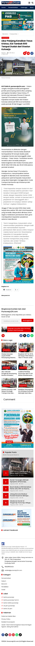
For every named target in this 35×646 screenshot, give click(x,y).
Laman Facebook (10, 530)
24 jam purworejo (9, 606)
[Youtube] (13, 634)
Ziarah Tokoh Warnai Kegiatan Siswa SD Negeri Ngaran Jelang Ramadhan (16, 626)
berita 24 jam (7, 609)
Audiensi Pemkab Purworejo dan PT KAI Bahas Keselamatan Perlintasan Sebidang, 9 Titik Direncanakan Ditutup (25, 373)
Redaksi (3, 52)
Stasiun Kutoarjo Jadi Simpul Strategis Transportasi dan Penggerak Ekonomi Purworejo (8, 391)
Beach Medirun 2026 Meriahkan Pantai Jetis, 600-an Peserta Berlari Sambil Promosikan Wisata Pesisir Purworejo (20, 488)
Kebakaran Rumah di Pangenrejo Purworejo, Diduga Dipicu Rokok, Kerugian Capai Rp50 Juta (20, 502)
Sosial (3, 590)
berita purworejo (8, 597)
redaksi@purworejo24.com (13, 570)
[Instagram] (9, 634)
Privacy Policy (5, 619)
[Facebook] (21, 335)
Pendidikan (4, 587)
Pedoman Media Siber (8, 616)
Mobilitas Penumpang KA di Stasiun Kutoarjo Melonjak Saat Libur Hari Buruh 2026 (25, 391)
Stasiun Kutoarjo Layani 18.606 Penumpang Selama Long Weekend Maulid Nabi (8, 356)
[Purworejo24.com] (11, 3)
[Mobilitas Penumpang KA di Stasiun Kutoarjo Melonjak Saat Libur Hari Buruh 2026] (26, 383)
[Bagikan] (32, 53)
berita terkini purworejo (10, 603)
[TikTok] (20, 634)
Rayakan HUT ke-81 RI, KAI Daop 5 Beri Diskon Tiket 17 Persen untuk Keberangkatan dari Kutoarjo (26, 356)
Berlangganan (27, 320)
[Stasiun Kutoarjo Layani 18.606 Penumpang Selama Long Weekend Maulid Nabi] (9, 347)
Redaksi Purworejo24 (8, 622)
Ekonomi (4, 584)
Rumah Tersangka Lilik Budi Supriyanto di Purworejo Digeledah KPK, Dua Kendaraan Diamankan (20, 481)
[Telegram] (28, 335)
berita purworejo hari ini (11, 600)
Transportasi (5, 38)
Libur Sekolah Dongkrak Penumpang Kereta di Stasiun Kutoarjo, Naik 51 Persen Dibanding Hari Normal (9, 373)
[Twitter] (24, 335)
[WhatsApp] (32, 335)
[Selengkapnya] (17, 543)
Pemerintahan (6, 578)
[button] (29, 3)
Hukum (3, 581)
